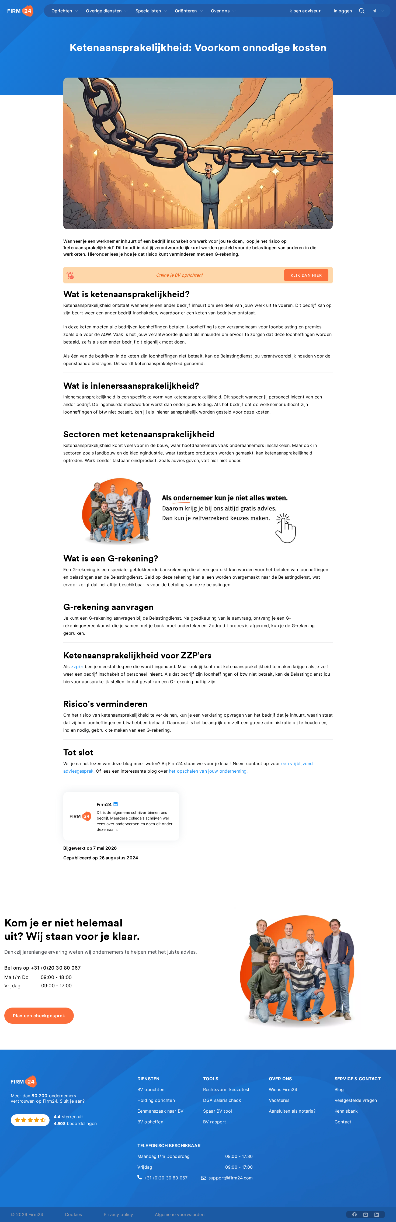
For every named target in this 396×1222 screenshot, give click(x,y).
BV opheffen (150, 1121)
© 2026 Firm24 (27, 1214)
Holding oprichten (156, 1100)
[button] (162, 1078)
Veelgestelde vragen (356, 1100)
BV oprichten (150, 1089)
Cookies (73, 1214)
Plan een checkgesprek (39, 1015)
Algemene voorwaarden (179, 1214)
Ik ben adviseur (304, 10)
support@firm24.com (231, 1178)
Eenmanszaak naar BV (160, 1111)
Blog (339, 1089)
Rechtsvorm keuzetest (226, 1089)
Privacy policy (118, 1214)
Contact (343, 1121)
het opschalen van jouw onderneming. (208, 771)
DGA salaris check (222, 1100)
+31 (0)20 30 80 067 (165, 1178)
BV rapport (214, 1121)
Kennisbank (346, 1111)
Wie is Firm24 (283, 1089)
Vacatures (279, 1100)
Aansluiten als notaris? (292, 1111)
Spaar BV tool (217, 1111)
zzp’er (77, 666)
